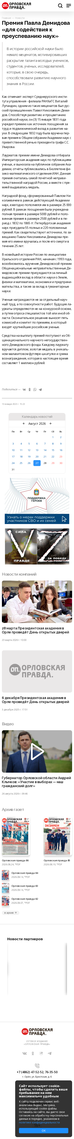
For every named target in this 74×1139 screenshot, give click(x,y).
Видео (8, 723)
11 (21, 450)
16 (61, 450)
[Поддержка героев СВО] (37, 523)
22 (53, 456)
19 (29, 456)
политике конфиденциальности (39, 1122)
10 (13, 450)
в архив (9, 912)
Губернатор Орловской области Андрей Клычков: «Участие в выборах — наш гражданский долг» (36, 782)
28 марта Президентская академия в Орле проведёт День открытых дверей (35, 630)
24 (13, 463)
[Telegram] (40, 389)
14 (45, 450)
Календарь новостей (37, 416)
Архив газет (13, 809)
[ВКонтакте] (24, 389)
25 (21, 463)
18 (21, 456)
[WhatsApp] (35, 389)
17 (13, 456)
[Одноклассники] (29, 389)
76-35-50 (51, 1072)
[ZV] (37, 563)
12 (29, 450)
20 (37, 456)
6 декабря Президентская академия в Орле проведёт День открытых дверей (35, 700)
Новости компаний (19, 574)
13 (37, 450)
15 (53, 450)
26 (29, 463)
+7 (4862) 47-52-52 (30, 1072)
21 (45, 456)
